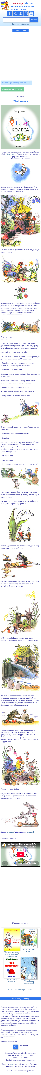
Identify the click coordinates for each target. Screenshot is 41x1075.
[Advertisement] (20, 55)
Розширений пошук (20, 24)
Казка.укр (11, 154)
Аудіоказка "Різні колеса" (12, 89)
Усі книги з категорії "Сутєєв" (20, 989)
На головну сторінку (20, 998)
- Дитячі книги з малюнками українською (22, 6)
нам (12, 1064)
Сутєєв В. (11, 832)
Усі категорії (20, 30)
